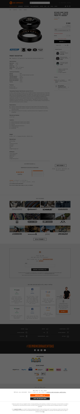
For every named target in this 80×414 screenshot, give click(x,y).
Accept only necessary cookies (40, 398)
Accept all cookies (39, 395)
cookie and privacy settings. (56, 392)
